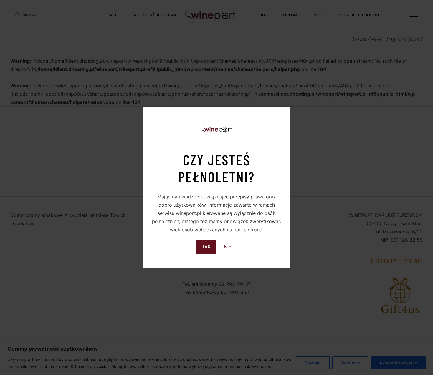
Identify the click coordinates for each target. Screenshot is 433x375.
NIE (228, 247)
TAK (206, 247)
